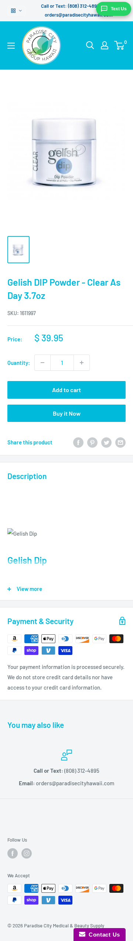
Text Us (119, 8)
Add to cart (66, 389)
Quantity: (18, 362)
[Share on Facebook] (78, 442)
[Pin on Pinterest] (92, 442)
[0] (119, 45)
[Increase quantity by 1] (81, 362)
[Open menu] (11, 46)
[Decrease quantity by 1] (42, 362)
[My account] (104, 45)
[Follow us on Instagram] (26, 853)
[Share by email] (120, 442)
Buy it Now (67, 413)
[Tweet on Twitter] (106, 442)
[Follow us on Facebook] (12, 853)
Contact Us (102, 934)
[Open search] (90, 45)
